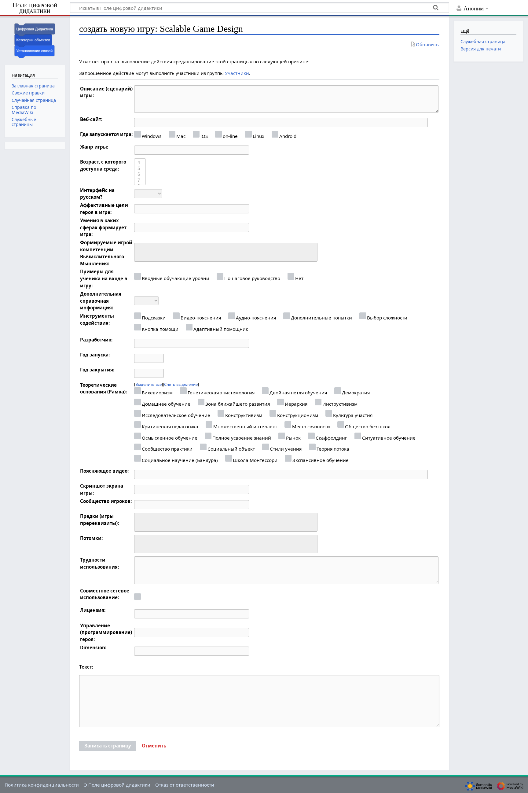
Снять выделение (181, 384)
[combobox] (225, 252)
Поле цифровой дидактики (34, 8)
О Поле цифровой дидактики (116, 785)
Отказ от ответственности (184, 785)
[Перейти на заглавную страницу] (35, 40)
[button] (154, 746)
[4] (140, 163)
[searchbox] (140, 251)
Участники (237, 73)
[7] (140, 180)
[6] (140, 174)
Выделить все (148, 384)
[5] (140, 169)
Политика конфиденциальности (42, 785)
